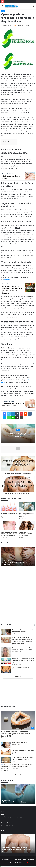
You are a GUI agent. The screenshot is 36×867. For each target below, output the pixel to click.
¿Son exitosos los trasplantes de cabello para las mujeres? (25, 533)
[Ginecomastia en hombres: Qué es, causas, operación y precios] (6, 760)
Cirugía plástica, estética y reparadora (11, 817)
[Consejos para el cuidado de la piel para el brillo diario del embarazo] (6, 652)
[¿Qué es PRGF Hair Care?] (6, 745)
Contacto (3, 820)
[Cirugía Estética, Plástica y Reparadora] (11, 6)
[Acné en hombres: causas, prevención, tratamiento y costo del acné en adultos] (9, 525)
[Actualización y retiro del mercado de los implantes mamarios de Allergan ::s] (6, 661)
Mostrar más (18, 676)
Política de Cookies (6, 823)
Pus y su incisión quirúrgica (20, 667)
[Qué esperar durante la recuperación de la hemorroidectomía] (6, 632)
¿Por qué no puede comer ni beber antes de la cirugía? (26, 514)
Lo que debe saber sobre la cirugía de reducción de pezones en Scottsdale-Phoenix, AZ (17, 849)
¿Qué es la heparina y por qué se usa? (14, 802)
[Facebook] (4, 414)
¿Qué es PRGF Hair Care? (19, 742)
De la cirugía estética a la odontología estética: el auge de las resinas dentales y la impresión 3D (17, 734)
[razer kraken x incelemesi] (18, 866)
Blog (3, 11)
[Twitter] (9, 414)
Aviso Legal (4, 811)
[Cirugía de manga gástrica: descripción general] (9, 506)
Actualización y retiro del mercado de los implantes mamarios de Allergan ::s (23, 660)
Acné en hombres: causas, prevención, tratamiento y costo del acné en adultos (9, 533)
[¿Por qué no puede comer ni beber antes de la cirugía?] (27, 506)
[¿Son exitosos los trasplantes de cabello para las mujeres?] (27, 525)
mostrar (13, 142)
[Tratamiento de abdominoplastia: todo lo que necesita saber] (6, 767)
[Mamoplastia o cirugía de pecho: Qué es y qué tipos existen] (6, 752)
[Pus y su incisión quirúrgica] (6, 669)
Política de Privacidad (7, 825)
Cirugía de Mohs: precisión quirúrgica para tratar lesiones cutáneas (18, 434)
